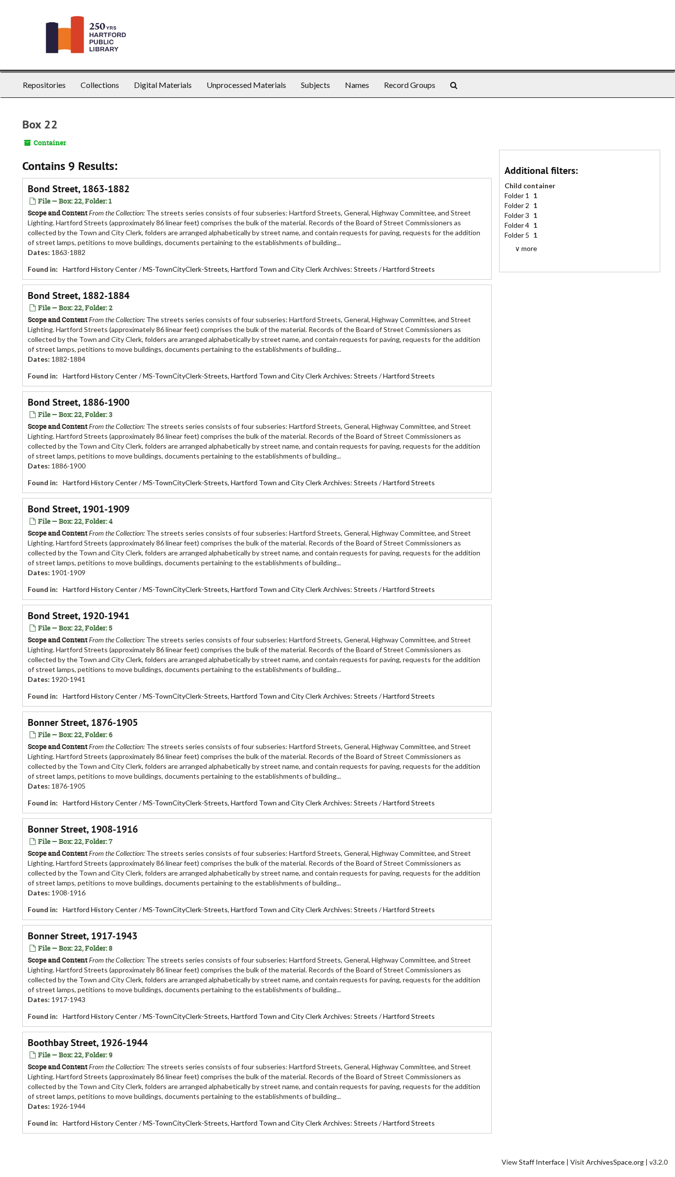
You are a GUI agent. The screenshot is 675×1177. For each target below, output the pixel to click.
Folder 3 (518, 215)
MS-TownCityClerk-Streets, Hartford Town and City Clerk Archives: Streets (260, 269)
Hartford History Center (100, 269)
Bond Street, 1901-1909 (78, 509)
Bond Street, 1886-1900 (78, 402)
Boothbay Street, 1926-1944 (88, 1042)
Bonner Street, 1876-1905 (83, 722)
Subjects (315, 84)
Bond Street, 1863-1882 (78, 188)
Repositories (44, 84)
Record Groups (409, 84)
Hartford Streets (409, 269)
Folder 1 (518, 195)
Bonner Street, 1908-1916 (83, 829)
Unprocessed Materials (246, 84)
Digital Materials (163, 84)
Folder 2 (518, 205)
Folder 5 (518, 235)
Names (357, 84)
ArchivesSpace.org (615, 1162)
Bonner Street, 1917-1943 (82, 935)
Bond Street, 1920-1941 (78, 615)
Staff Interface (542, 1162)
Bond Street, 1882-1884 (78, 295)
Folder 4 (518, 225)
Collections (100, 84)
